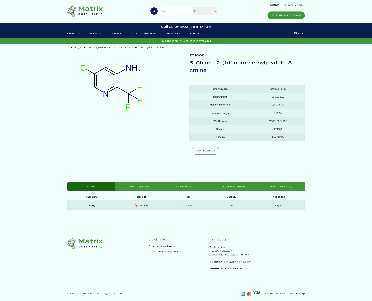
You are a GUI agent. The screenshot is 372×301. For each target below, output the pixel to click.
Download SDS (205, 150)
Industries (173, 33)
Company (117, 33)
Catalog (274, 5)
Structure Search (288, 15)
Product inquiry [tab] (281, 186)
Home (73, 47)
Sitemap (300, 293)
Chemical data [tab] (138, 186)
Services (96, 33)
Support (195, 33)
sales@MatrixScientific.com (230, 261)
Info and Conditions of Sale (279, 293)
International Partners (164, 251)
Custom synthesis (162, 246)
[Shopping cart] (295, 33)
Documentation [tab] (186, 186)
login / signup (296, 5)
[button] (218, 41)
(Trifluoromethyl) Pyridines (95, 47)
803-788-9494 (236, 268)
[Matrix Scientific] (85, 10)
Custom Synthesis (144, 33)
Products (74, 33)
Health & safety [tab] (233, 186)
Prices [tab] (90, 186)
